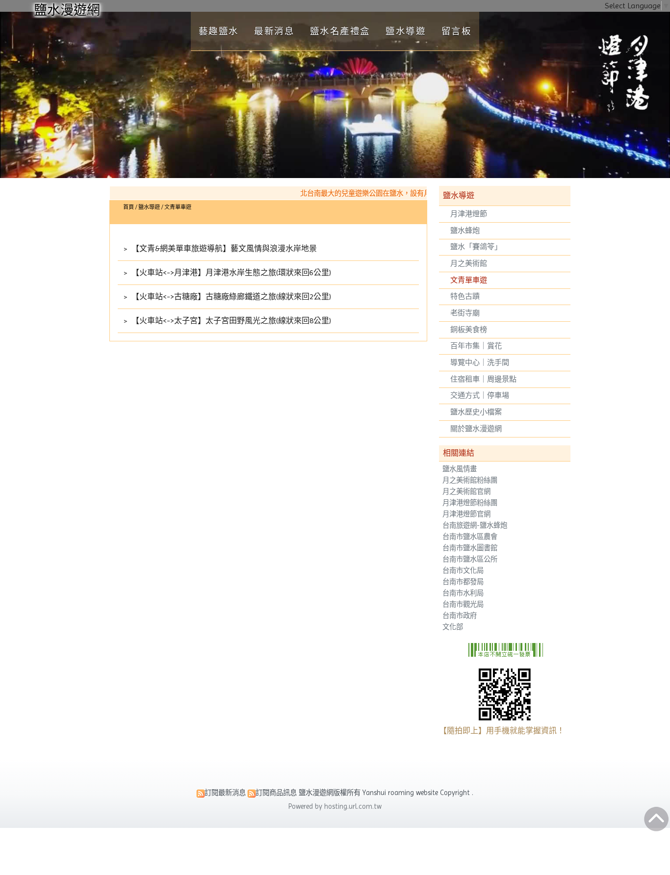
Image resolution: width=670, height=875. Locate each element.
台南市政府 (459, 615)
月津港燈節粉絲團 (469, 503)
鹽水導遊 (149, 207)
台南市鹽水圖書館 (469, 548)
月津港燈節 (468, 213)
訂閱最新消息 (225, 793)
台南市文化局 (463, 570)
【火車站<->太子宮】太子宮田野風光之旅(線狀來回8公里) (230, 320)
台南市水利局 (463, 593)
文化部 (452, 627)
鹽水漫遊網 (67, 10)
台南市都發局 (463, 582)
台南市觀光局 (463, 604)
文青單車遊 (468, 280)
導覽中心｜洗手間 (479, 362)
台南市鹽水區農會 (469, 536)
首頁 (128, 207)
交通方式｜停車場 (479, 395)
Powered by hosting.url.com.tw (335, 806)
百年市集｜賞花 (476, 345)
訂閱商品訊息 (276, 793)
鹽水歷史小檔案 (476, 412)
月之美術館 (468, 263)
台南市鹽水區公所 (469, 559)
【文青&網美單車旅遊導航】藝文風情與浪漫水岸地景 (223, 248)
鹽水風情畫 (459, 469)
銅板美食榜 (468, 329)
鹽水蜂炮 (465, 230)
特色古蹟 (465, 296)
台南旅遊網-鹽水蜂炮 (474, 525)
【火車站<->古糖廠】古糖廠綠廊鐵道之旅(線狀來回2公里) (230, 296)
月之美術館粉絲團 (469, 480)
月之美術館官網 (466, 491)
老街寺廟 (465, 313)
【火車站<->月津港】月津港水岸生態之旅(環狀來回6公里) (230, 272)
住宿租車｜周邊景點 (483, 379)
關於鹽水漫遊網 (476, 428)
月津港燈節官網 (466, 514)
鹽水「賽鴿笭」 (476, 246)
